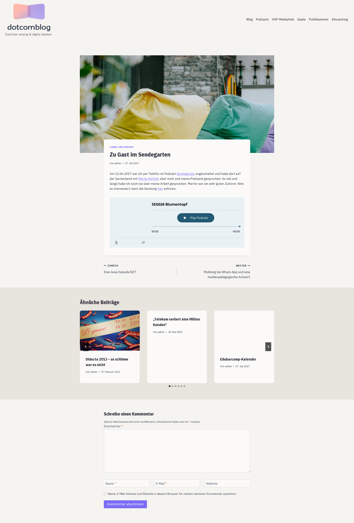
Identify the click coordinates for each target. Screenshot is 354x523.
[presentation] (110, 330)
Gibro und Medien (121, 147)
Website (212, 484)
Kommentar (113, 426)
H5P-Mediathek (283, 19)
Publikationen (319, 19)
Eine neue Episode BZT (120, 269)
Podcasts (262, 19)
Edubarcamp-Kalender (238, 359)
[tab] (170, 386)
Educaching (340, 19)
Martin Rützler (148, 179)
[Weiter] (268, 346)
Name (110, 484)
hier (160, 189)
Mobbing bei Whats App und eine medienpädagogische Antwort (227, 271)
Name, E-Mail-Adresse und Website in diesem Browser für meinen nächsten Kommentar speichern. (172, 494)
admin (117, 163)
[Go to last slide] (86, 346)
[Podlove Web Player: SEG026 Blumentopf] (177, 222)
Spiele (301, 19)
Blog (249, 19)
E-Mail (161, 484)
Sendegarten (186, 174)
